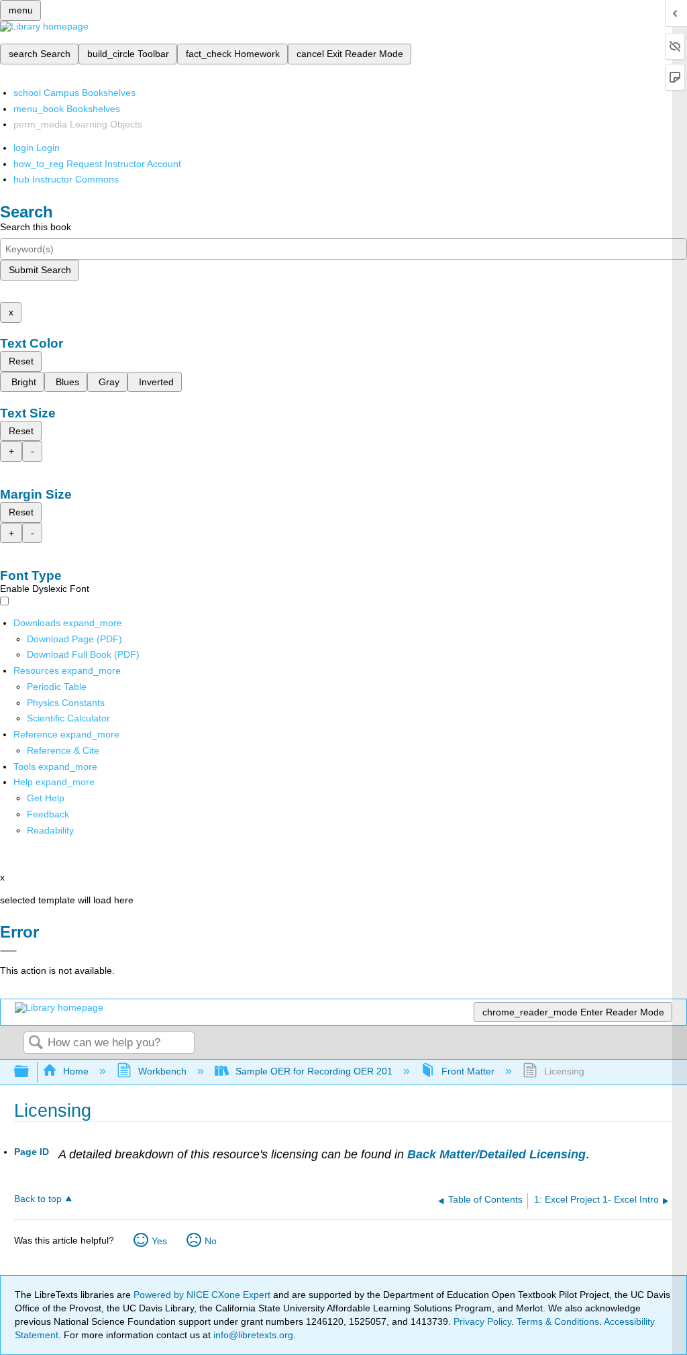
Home (75, 1071)
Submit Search (40, 269)
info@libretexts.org (252, 1334)
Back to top (38, 1199)
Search (35, 1043)
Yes (159, 1241)
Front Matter (468, 1071)
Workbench (162, 1071)
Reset (21, 361)
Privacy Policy (482, 1321)
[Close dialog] (8, 951)
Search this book (35, 226)
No (211, 1241)
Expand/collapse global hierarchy (30, 1072)
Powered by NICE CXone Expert (203, 1294)
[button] (48, 814)
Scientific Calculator (68, 718)
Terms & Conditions (558, 1321)
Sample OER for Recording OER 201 (314, 1071)
